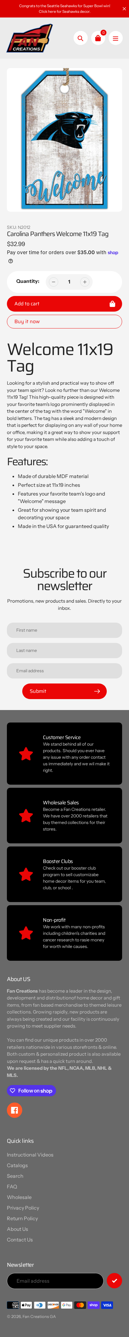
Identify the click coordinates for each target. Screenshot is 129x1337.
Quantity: (27, 281)
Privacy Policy (23, 1208)
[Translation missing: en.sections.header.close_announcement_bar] (124, 9)
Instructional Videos (30, 1155)
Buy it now (27, 321)
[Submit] (114, 1280)
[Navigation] (116, 38)
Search (15, 1176)
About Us (17, 1229)
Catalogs (17, 1165)
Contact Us (20, 1239)
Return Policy (22, 1218)
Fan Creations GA (39, 1316)
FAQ (12, 1186)
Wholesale (19, 1197)
